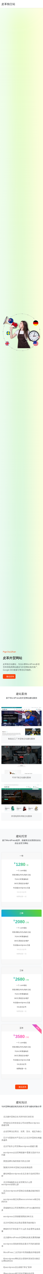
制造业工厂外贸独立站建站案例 (21, 738)
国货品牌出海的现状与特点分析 (16, 1161)
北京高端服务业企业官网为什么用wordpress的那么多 (16, 1183)
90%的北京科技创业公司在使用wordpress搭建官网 (20, 1124)
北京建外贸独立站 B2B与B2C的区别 (18, 1116)
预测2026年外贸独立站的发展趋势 (17, 1167)
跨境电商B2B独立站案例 (21, 816)
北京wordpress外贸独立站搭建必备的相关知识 (20, 1191)
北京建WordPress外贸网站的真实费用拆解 (21, 1237)
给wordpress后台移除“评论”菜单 (17, 1267)
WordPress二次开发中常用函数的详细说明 (21, 1252)
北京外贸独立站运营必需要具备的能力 (19, 1222)
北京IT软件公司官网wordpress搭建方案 (20, 1146)
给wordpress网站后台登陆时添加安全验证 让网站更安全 (20, 1259)
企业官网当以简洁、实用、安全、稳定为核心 (22, 1131)
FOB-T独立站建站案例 (21, 777)
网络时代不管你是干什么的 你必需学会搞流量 (20, 1230)
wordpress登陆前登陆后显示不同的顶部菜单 (20, 1244)
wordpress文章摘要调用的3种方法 (18, 1216)
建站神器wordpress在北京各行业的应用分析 (20, 1174)
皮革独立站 (8, 4)
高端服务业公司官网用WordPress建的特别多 (20, 1208)
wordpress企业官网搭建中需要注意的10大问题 (20, 1153)
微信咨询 (10, 676)
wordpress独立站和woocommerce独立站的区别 (20, 1200)
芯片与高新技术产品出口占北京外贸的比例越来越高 (21, 1138)
